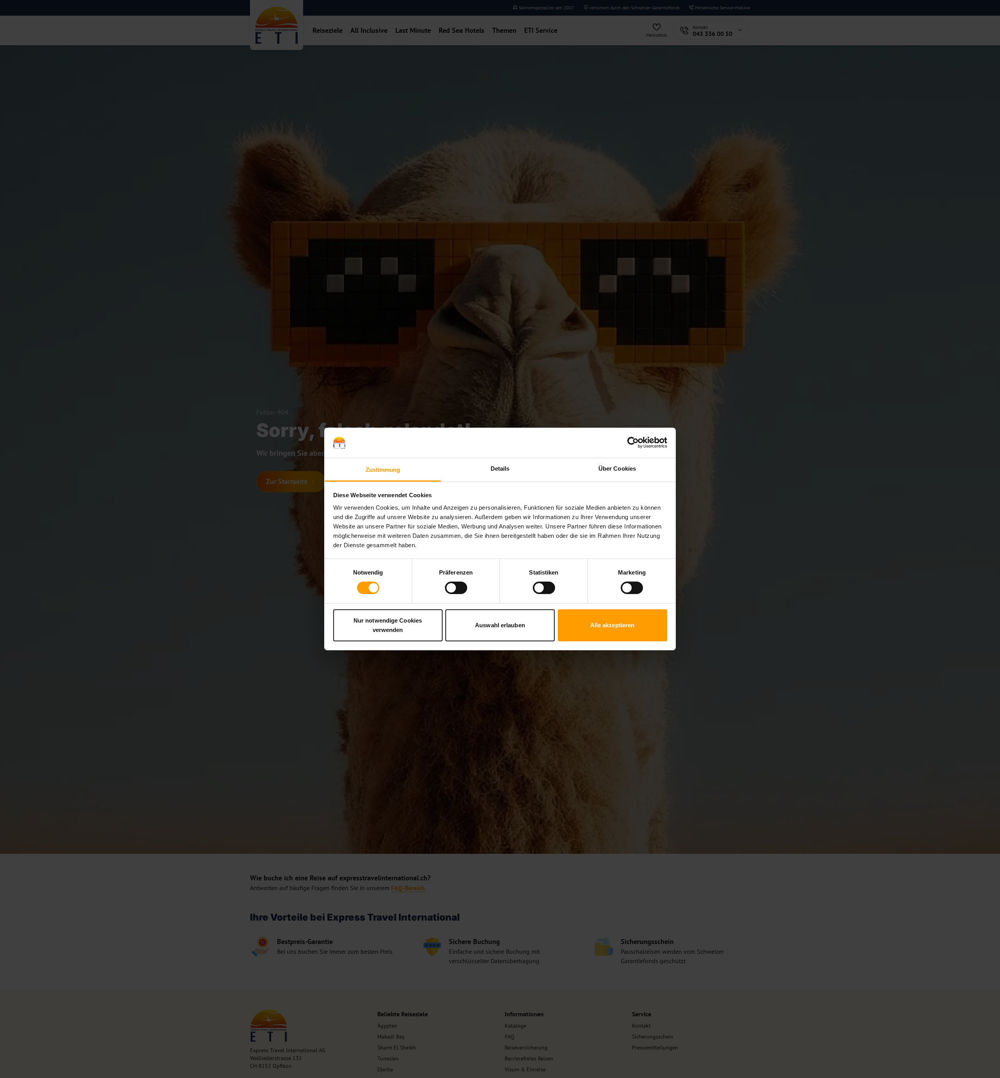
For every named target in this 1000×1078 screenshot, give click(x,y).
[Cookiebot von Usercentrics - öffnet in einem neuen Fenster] (633, 442)
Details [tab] (500, 468)
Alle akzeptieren (612, 625)
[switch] (456, 588)
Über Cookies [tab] (617, 468)
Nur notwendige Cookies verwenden (388, 625)
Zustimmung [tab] (383, 469)
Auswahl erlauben (500, 625)
